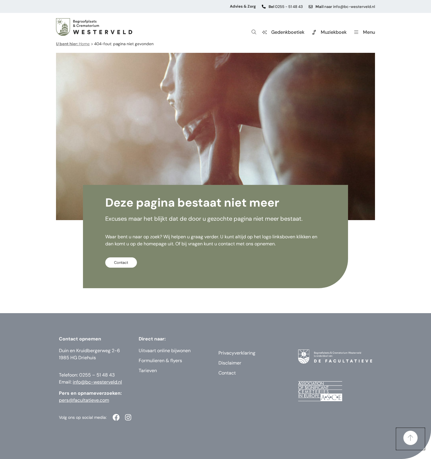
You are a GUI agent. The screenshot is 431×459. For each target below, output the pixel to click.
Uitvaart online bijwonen (165, 350)
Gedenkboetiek (287, 32)
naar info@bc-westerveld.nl (345, 6)
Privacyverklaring (236, 353)
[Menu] (356, 32)
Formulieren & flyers (160, 360)
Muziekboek (334, 32)
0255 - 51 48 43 (286, 6)
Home (73, 43)
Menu (369, 32)
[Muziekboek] (314, 32)
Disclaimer (229, 363)
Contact (227, 373)
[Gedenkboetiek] (264, 32)
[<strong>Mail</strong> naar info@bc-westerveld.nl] (311, 7)
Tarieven (148, 370)
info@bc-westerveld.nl (97, 382)
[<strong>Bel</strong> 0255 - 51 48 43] (264, 7)
